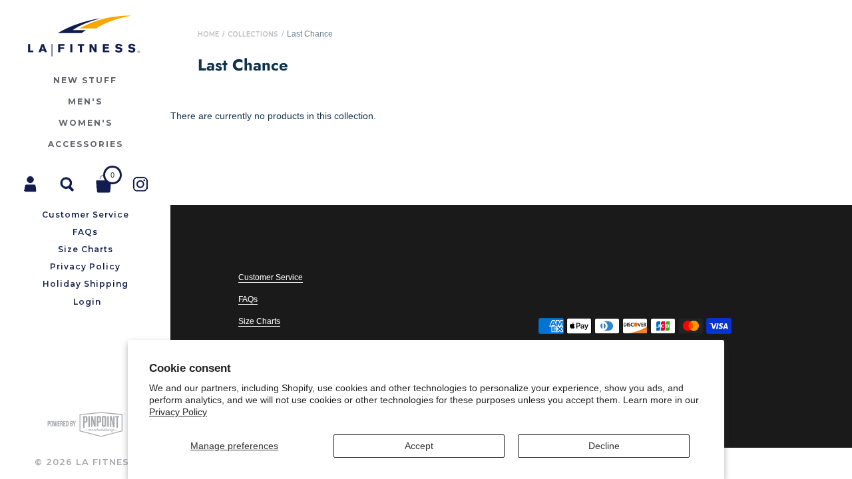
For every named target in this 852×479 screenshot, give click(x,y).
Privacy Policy (178, 411)
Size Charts (259, 321)
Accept (419, 445)
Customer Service (270, 277)
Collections (253, 34)
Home (208, 34)
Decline (604, 445)
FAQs (248, 299)
